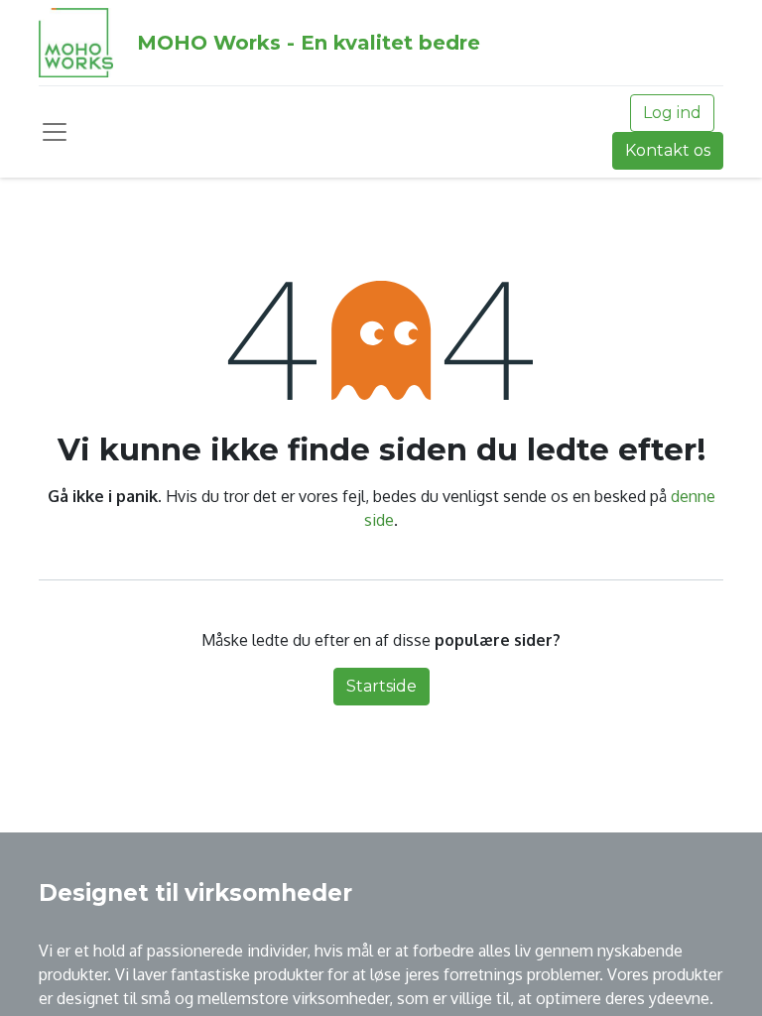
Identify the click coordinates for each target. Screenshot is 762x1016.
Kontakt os (667, 150)
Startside (381, 686)
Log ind (672, 112)
